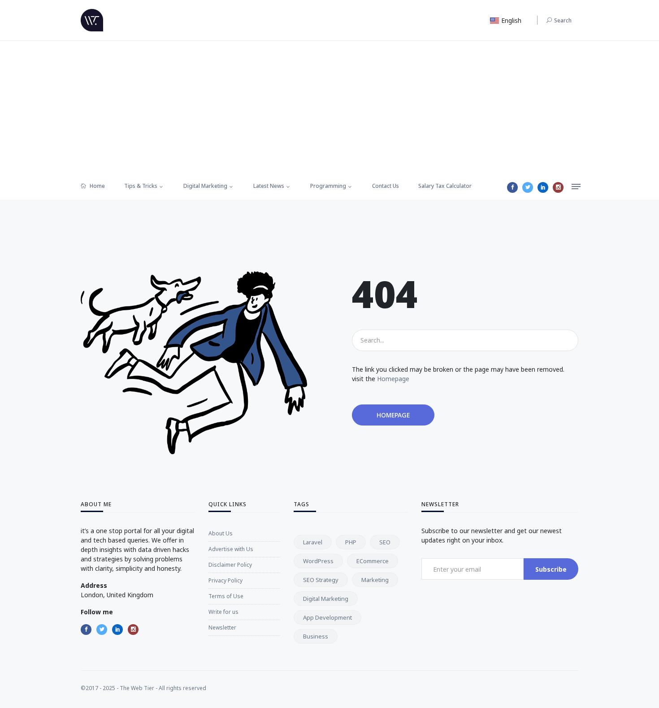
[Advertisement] (329, 108)
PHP (350, 542)
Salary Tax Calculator (445, 186)
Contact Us (385, 186)
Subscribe (551, 569)
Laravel (312, 542)
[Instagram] (558, 187)
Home (96, 186)
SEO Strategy (320, 580)
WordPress (318, 561)
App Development (327, 617)
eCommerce (372, 561)
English (510, 20)
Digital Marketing (205, 186)
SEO (384, 542)
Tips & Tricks (140, 186)
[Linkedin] (543, 187)
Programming (328, 186)
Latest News (268, 186)
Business (315, 636)
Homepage (393, 378)
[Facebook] (512, 187)
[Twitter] (527, 187)
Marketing (375, 580)
